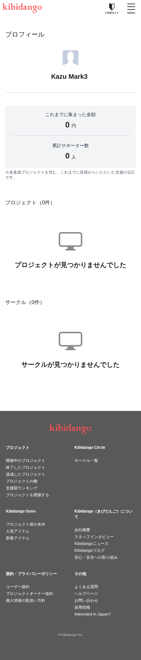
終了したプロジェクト (25, 467)
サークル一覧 (86, 460)
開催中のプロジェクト (25, 460)
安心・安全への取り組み (96, 557)
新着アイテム (18, 538)
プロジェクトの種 (21, 481)
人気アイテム (18, 531)
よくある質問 (86, 586)
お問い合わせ (86, 600)
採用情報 (82, 607)
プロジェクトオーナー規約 (29, 593)
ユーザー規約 (18, 586)
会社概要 (82, 530)
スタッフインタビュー (94, 536)
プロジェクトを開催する (27, 495)
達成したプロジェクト (25, 474)
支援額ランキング (21, 488)
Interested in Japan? (92, 614)
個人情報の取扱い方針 (25, 600)
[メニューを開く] (131, 8)
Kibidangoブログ (89, 550)
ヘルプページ (86, 593)
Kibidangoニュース (91, 543)
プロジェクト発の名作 (25, 524)
